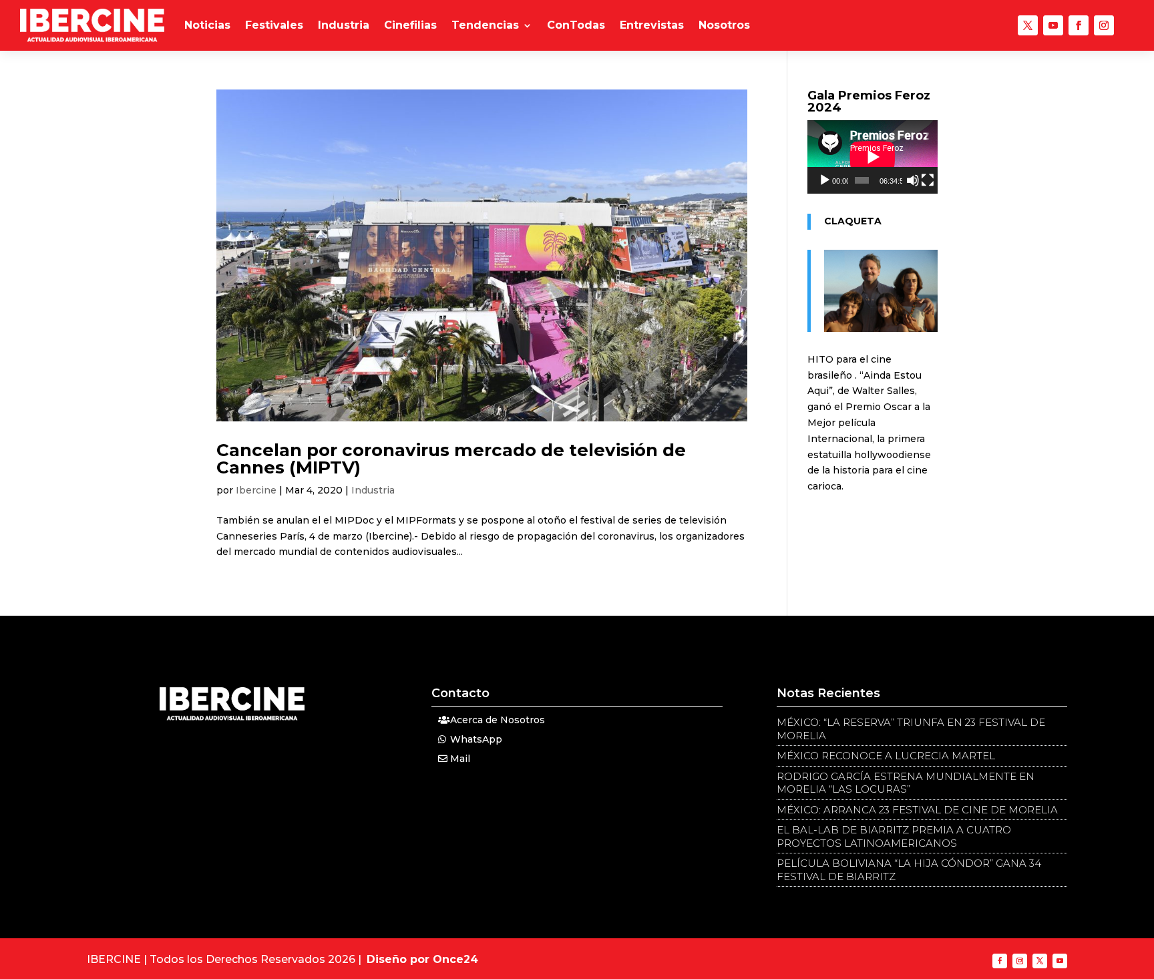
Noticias (207, 25)
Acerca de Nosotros (497, 720)
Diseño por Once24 (422, 959)
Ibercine (256, 490)
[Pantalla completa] (927, 180)
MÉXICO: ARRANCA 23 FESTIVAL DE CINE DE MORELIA (917, 809)
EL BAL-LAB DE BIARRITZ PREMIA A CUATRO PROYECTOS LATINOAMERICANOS (894, 836)
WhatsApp (476, 739)
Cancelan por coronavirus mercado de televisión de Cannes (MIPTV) (451, 458)
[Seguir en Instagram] (1104, 25)
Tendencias (485, 25)
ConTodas (576, 25)
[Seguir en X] (1028, 25)
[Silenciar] (913, 180)
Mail (460, 759)
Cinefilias (410, 25)
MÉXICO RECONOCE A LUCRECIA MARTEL (886, 755)
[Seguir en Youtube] (1053, 25)
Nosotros (724, 25)
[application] (872, 157)
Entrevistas (652, 25)
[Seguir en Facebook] (1079, 25)
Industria (343, 25)
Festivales (274, 25)
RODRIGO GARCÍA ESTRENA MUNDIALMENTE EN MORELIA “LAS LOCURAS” (905, 783)
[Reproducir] (824, 180)
